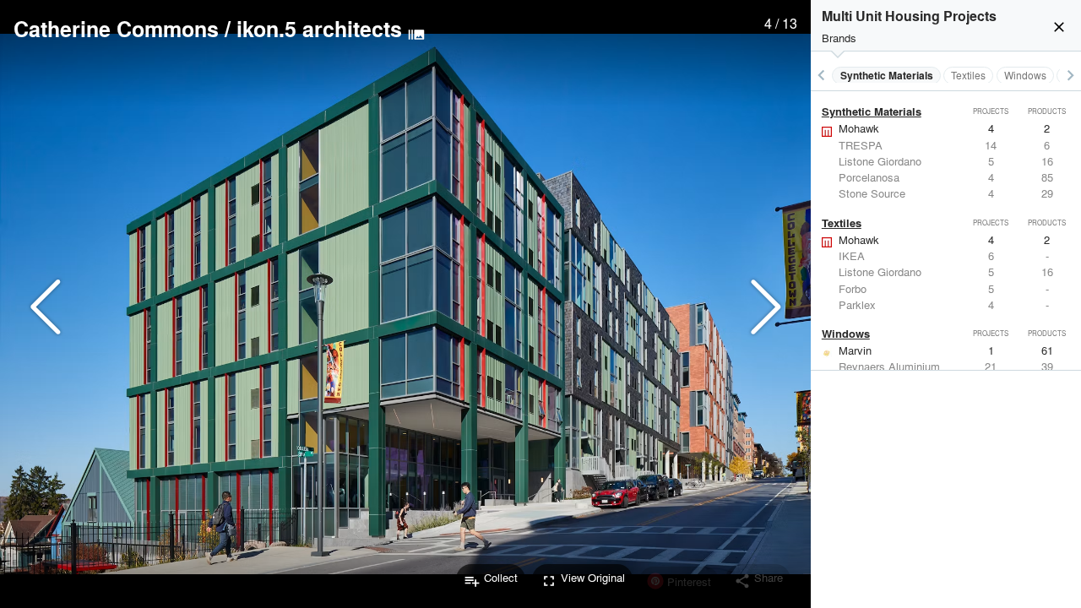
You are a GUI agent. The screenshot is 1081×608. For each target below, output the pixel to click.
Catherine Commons (116, 29)
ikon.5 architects (319, 29)
